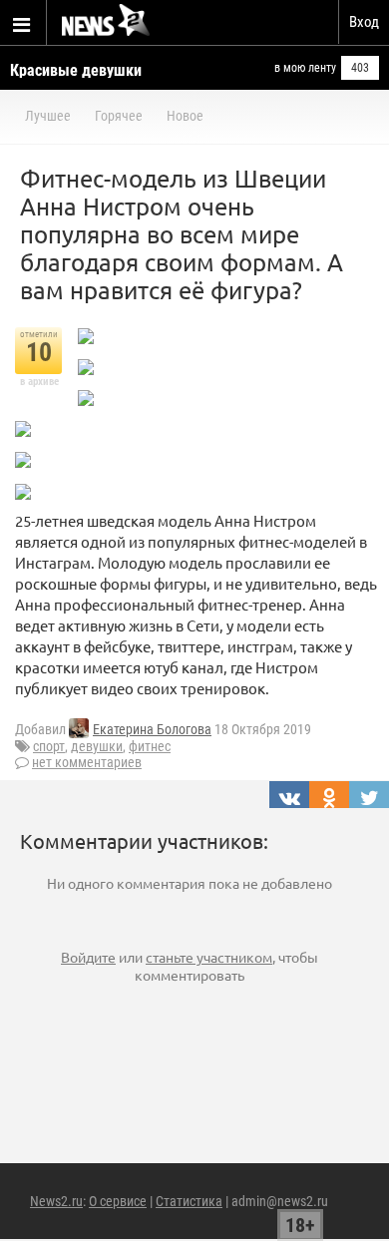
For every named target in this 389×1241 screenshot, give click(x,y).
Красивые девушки (76, 70)
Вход (364, 22)
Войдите (88, 957)
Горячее (119, 116)
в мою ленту (305, 68)
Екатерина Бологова (152, 729)
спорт (49, 746)
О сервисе (118, 1201)
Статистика (189, 1201)
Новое (185, 116)
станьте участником (209, 957)
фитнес (150, 746)
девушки (97, 746)
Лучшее (48, 116)
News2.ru (56, 1201)
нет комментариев (87, 762)
